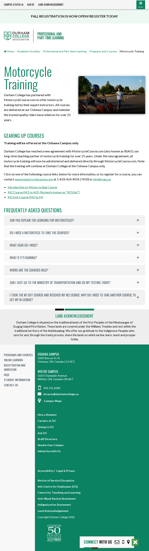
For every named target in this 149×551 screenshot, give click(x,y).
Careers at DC (47, 420)
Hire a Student (47, 414)
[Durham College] (74, 36)
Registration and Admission (14, 367)
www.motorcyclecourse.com (34, 179)
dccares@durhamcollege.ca (61, 394)
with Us (98, 542)
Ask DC (30, 4)
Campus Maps (53, 400)
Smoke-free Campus (51, 445)
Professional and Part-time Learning (65, 51)
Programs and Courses (103, 51)
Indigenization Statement (54, 504)
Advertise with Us (49, 451)
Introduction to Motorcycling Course (32, 187)
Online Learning (13, 360)
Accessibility (46, 470)
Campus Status (12, 4)
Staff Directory (47, 439)
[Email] (117, 542)
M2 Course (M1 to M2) (44, 192)
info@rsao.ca (102, 179)
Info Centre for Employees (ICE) (58, 486)
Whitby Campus (48, 372)
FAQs (6, 375)
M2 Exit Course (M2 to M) (25, 197)
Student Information (17, 380)
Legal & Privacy (65, 470)
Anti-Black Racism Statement (57, 498)
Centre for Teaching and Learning (59, 492)
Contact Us (11, 385)
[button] (74, 220)
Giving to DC (46, 427)
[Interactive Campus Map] (128, 542)
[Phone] (123, 542)
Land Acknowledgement (51, 4)
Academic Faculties (28, 51)
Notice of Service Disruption (56, 480)
